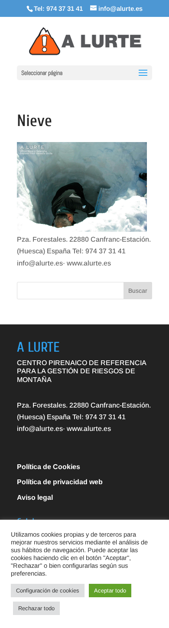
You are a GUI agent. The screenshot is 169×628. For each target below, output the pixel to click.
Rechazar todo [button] (36, 608)
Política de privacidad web (60, 482)
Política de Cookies (48, 466)
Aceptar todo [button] (110, 590)
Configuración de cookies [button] (47, 590)
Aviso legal (35, 497)
